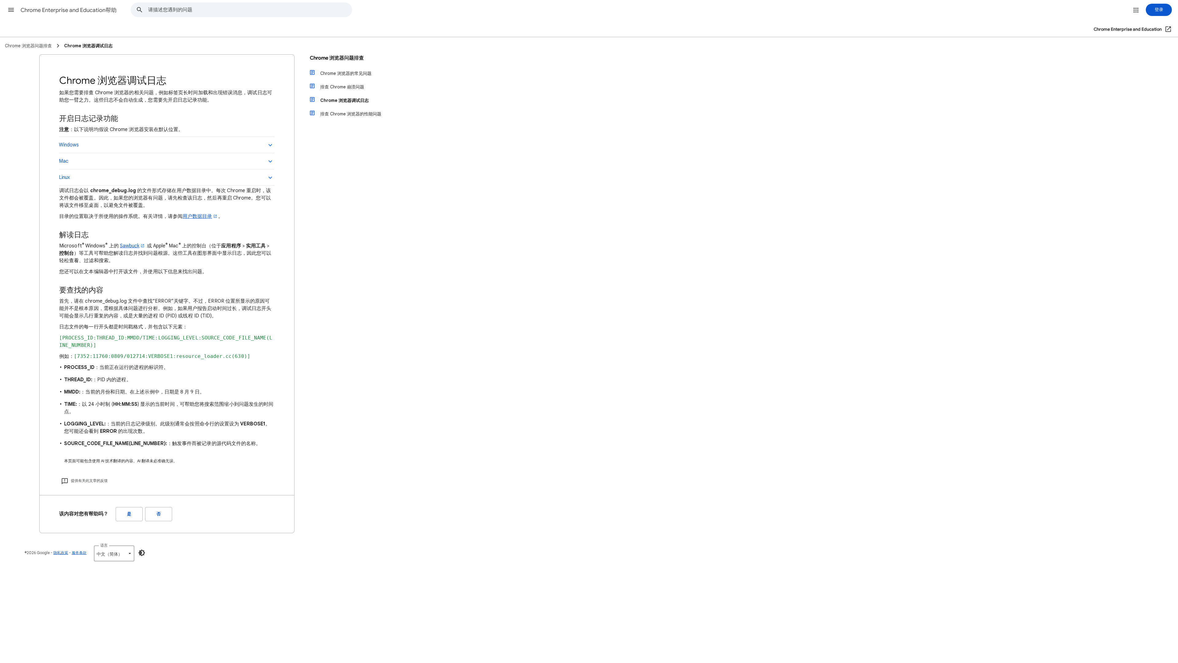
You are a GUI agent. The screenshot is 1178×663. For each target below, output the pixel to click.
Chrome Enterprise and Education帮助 (69, 10)
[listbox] (114, 553)
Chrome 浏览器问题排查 (337, 58)
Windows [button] (69, 145)
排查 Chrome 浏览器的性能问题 (350, 114)
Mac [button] (63, 161)
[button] (11, 9)
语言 (104, 545)
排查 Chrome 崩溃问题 (342, 87)
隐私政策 (60, 552)
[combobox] (250, 10)
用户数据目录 (197, 216)
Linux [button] (64, 177)
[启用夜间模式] (141, 552)
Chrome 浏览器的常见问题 (345, 73)
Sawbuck (130, 246)
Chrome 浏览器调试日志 (344, 100)
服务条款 (79, 552)
